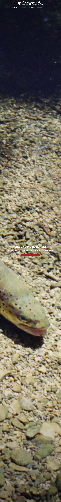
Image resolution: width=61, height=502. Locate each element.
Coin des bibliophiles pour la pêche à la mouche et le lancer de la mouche (30, 9)
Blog (48, 7)
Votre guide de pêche (39, 7)
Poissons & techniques (31, 7)
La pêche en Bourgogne (22, 7)
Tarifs (46, 7)
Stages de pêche (14, 7)
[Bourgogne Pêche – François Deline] (30, 3)
